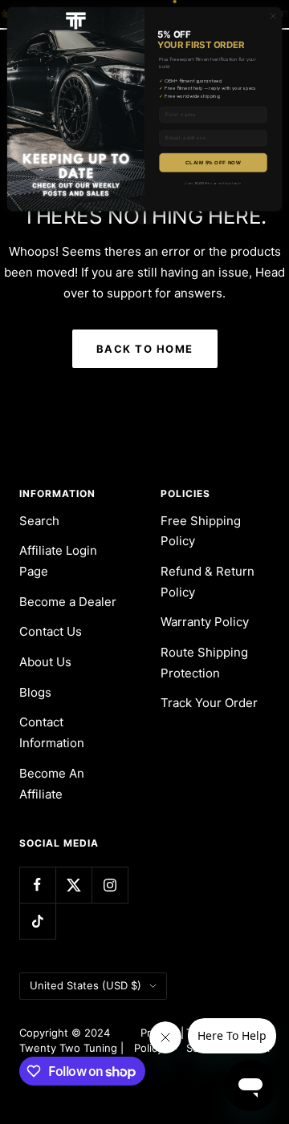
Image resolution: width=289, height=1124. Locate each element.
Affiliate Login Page (58, 561)
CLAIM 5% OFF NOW (212, 162)
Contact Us (50, 631)
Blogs (35, 692)
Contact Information (51, 732)
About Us (45, 661)
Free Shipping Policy (201, 531)
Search (39, 520)
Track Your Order (209, 702)
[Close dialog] (273, 16)
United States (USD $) (85, 985)
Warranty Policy (205, 621)
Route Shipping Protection (204, 663)
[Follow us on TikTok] (37, 921)
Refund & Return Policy (207, 582)
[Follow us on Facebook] (37, 885)
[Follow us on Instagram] (110, 885)
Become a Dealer (67, 601)
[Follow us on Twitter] (73, 885)
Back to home (144, 348)
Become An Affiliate (51, 784)
